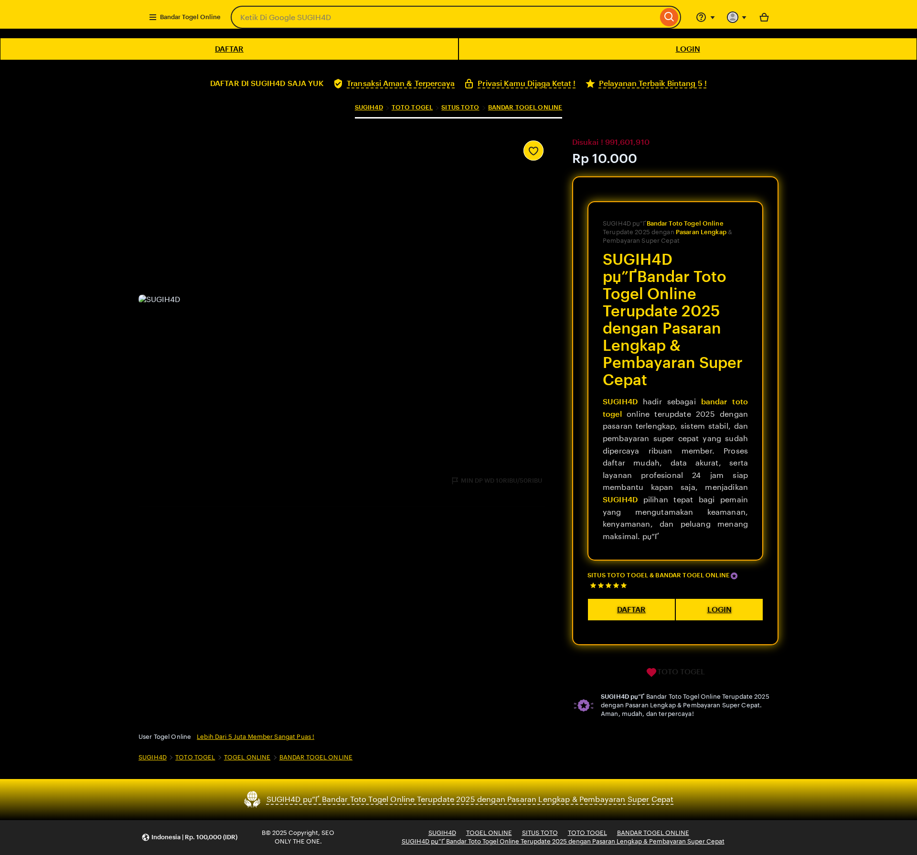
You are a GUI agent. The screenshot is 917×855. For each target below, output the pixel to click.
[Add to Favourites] (533, 151)
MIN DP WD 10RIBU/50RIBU (501, 480)
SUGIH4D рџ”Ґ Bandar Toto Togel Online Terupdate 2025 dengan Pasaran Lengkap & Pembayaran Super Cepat (563, 841)
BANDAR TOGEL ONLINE (525, 107)
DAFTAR (229, 49)
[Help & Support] (705, 17)
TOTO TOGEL (412, 107)
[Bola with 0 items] (764, 17)
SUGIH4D (369, 107)
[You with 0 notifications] (737, 17)
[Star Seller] (734, 576)
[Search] (669, 17)
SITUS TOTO (460, 107)
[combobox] (444, 17)
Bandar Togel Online (190, 17)
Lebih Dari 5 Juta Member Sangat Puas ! (255, 736)
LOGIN (688, 49)
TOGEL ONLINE (247, 757)
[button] (189, 837)
